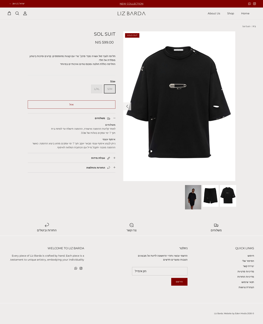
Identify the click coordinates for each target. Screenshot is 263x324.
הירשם (179, 281)
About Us (214, 13)
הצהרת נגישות (246, 287)
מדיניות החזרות (245, 276)
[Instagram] (254, 3)
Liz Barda (218, 313)
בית (254, 26)
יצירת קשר (248, 266)
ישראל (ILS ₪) (18, 3)
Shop (230, 13)
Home (245, 13)
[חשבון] (26, 13)
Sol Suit (246, 26)
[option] (179, 106)
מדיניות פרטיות (246, 271)
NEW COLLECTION (131, 3)
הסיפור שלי (248, 260)
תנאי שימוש (248, 282)
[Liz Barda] (131, 13)
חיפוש (251, 255)
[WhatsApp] (249, 3)
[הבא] (127, 106)
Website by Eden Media (235, 313)
